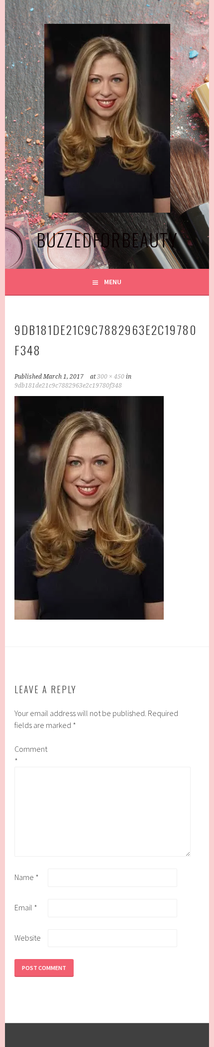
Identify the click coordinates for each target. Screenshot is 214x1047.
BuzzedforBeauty (107, 239)
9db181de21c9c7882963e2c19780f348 (68, 385)
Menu (112, 281)
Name (26, 877)
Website (27, 938)
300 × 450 (110, 376)
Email (25, 907)
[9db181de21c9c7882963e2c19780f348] (89, 617)
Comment (30, 755)
